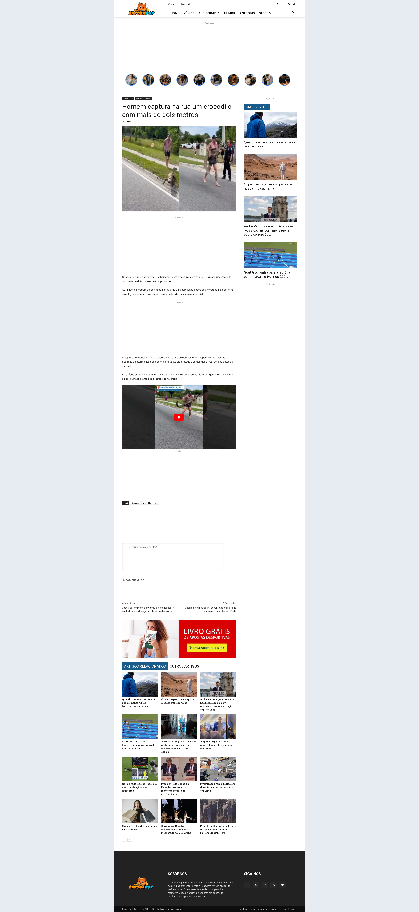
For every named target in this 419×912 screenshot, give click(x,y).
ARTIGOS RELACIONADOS (145, 666)
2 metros (135, 503)
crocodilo (147, 503)
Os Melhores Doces (246, 909)
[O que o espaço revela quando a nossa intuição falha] (179, 684)
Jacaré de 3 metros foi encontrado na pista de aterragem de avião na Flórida (210, 609)
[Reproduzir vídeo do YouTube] (179, 417)
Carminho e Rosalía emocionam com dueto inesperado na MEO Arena (176, 829)
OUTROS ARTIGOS (184, 666)
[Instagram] (278, 4)
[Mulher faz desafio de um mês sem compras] (140, 811)
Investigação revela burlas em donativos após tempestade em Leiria (217, 787)
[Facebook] (272, 4)
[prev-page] (124, 840)
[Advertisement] (209, 48)
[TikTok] (283, 4)
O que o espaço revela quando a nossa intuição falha (268, 186)
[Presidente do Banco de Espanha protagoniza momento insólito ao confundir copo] (179, 769)
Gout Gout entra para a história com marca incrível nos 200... (267, 275)
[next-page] (129, 840)
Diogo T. (129, 121)
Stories (265, 13)
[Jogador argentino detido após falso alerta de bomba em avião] (218, 726)
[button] (293, 13)
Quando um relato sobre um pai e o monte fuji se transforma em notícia (138, 703)
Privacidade (187, 4)
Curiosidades (209, 13)
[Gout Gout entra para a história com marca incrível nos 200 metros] (140, 726)
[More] (298, 517)
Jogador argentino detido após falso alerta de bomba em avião (216, 745)
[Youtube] (294, 4)
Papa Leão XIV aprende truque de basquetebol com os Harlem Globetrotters (218, 829)
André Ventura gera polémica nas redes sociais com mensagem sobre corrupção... (269, 230)
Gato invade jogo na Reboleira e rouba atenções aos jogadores (139, 787)
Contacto (173, 4)
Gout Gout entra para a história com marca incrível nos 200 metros (138, 745)
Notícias (139, 98)
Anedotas (247, 13)
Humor (229, 13)
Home (175, 13)
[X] (289, 4)
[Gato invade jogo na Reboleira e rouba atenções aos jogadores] (140, 769)
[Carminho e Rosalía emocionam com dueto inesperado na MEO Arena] (179, 811)
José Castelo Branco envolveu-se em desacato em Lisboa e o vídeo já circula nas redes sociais (148, 609)
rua (156, 503)
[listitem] (131, 80)
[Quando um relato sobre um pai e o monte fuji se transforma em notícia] (140, 684)
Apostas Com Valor (288, 909)
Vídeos (189, 13)
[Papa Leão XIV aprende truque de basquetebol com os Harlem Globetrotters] (218, 811)
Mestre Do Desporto (267, 909)
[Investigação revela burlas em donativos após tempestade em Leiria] (218, 769)
